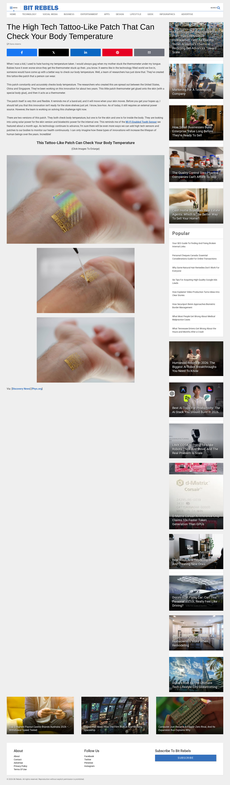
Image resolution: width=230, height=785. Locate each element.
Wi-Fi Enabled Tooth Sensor (141, 121)
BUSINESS (69, 14)
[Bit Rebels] (39, 8)
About (17, 756)
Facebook (89, 756)
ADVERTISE (187, 14)
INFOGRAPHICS (167, 14)
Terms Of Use (20, 769)
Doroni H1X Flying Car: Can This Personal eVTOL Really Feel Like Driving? (194, 601)
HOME (13, 14)
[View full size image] (85, 199)
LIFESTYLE (135, 14)
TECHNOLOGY (29, 14)
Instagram (89, 766)
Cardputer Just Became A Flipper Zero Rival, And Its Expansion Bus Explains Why (186, 728)
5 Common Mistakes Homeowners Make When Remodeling (190, 641)
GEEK (150, 14)
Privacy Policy (20, 766)
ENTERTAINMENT (89, 14)
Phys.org (37, 388)
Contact (18, 759)
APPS (107, 14)
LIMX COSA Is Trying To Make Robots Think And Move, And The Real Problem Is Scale (195, 449)
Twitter (87, 759)
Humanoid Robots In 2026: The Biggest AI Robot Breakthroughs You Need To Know (194, 367)
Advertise (18, 763)
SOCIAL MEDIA (50, 14)
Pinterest (88, 763)
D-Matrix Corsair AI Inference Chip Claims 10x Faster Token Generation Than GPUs (196, 520)
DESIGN (120, 14)
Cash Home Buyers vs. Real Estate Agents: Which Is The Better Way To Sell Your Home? (196, 214)
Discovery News (21, 388)
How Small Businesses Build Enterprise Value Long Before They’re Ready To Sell (192, 131)
